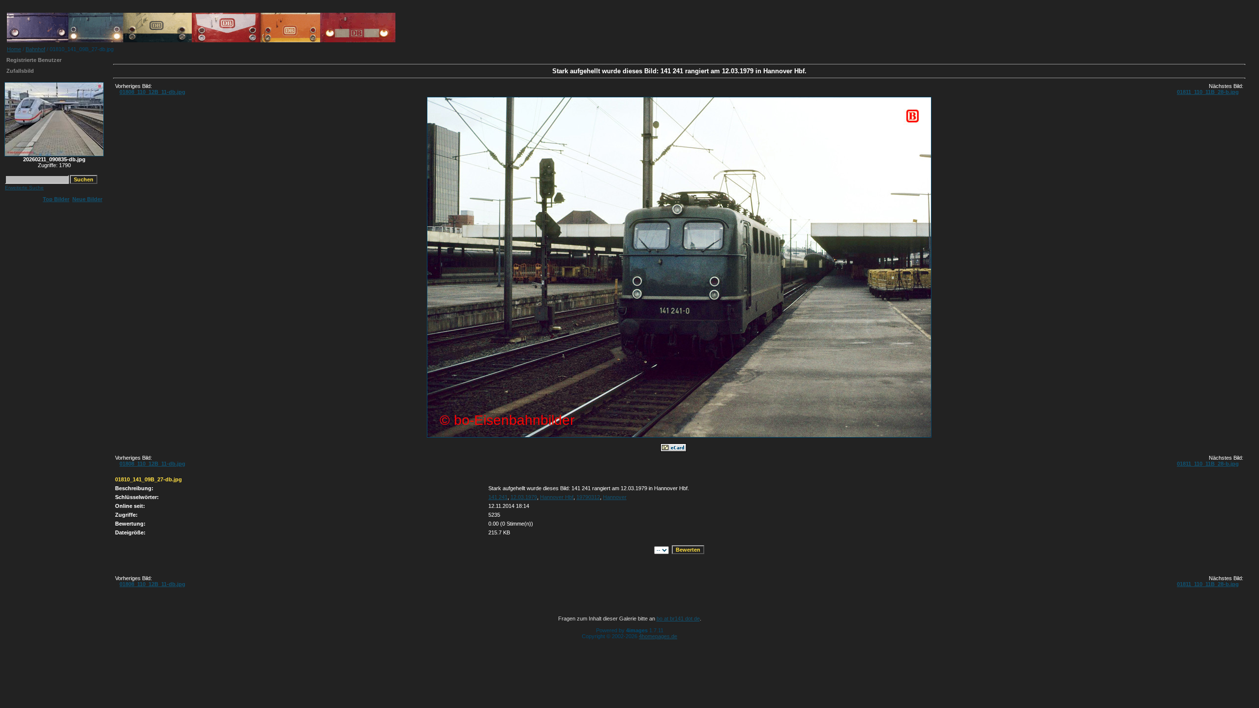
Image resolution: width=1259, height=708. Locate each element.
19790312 (588, 497)
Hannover (615, 497)
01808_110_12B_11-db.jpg (152, 92)
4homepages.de (658, 636)
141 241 (498, 497)
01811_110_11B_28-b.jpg (1208, 92)
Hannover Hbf (556, 497)
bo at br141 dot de (678, 618)
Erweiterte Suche (24, 187)
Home (14, 49)
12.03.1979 (523, 497)
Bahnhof (35, 49)
